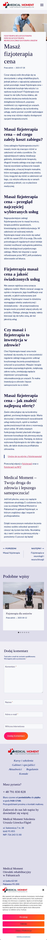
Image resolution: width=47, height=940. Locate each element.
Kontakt (23, 773)
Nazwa (9, 702)
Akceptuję (23, 917)
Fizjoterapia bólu (12, 36)
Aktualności (15, 769)
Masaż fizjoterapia (11, 551)
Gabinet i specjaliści (23, 764)
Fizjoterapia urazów (27, 40)
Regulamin (32, 769)
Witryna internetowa (14, 726)
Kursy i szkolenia (23, 760)
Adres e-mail (11, 714)
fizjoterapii (27, 464)
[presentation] (23, 595)
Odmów (23, 924)
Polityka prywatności (23, 936)
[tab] (18, 632)
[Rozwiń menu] (42, 4)
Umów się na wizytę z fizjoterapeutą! (25, 456)
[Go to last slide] (7, 606)
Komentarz (11, 667)
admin (10, 68)
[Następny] (40, 606)
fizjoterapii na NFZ (12, 467)
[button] (43, 890)
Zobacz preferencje (24, 931)
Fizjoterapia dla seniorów (19, 613)
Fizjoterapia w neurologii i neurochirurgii (37, 554)
